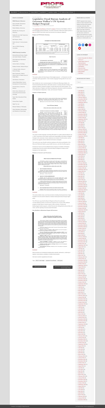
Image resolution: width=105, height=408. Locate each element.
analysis (53, 28)
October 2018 (81, 228)
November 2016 (82, 262)
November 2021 (82, 166)
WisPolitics (80, 73)
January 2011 (81, 377)
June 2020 (80, 194)
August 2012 (81, 346)
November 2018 (82, 226)
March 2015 (81, 293)
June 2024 (80, 124)
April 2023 (80, 142)
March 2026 (81, 95)
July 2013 (80, 327)
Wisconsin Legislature (83, 69)
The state (34, 17)
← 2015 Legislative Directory (39, 266)
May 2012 (80, 351)
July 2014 (80, 307)
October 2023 (81, 134)
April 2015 (80, 292)
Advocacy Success (23, 12)
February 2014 (81, 315)
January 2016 (81, 277)
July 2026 (80, 90)
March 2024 (81, 127)
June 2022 (80, 156)
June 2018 (80, 231)
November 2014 (82, 300)
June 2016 (80, 268)
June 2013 (80, 329)
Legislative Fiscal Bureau (40, 28)
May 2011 (80, 371)
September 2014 (82, 304)
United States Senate (83, 64)
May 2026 (80, 92)
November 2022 (82, 151)
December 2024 (82, 114)
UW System (39, 17)
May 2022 (80, 157)
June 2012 (80, 349)
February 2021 (81, 181)
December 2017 (82, 240)
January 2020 (81, 203)
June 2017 (80, 250)
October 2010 (81, 382)
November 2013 (82, 320)
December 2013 (82, 319)
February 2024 (81, 129)
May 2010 (80, 391)
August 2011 (81, 366)
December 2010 (82, 379)
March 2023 (81, 144)
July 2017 (80, 248)
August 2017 (81, 246)
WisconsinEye (81, 71)
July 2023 (80, 137)
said (40, 139)
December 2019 (82, 204)
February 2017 (81, 257)
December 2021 (82, 164)
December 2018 (82, 225)
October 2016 (81, 263)
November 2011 (82, 361)
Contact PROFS (34, 12)
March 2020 (81, 199)
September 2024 (82, 119)
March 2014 (81, 314)
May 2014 (80, 310)
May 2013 (80, 330)
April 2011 (80, 372)
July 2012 (80, 347)
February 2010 (81, 396)
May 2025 (80, 105)
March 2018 (81, 235)
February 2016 (81, 275)
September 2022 (82, 152)
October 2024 (81, 117)
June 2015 (80, 288)
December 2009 (82, 399)
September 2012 (82, 344)
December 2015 (82, 278)
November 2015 (82, 280)
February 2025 (81, 110)
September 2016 (82, 265)
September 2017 (82, 245)
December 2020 (82, 184)
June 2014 (80, 309)
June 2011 (80, 369)
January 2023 (81, 147)
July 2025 (80, 104)
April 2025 (80, 107)
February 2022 (81, 162)
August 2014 (81, 305)
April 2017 (80, 253)
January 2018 (81, 238)
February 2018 (81, 236)
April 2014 (80, 312)
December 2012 (82, 339)
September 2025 (82, 102)
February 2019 (81, 221)
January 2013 (81, 337)
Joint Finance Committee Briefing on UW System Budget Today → (63, 267)
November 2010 (82, 381)
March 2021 (81, 179)
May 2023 (80, 141)
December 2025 (82, 99)
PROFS (19, 406)
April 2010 (80, 392)
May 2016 (80, 270)
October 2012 (81, 342)
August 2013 (81, 325)
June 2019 (80, 215)
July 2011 (80, 367)
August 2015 (81, 285)
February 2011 (81, 376)
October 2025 (81, 100)
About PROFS (14, 12)
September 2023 (82, 136)
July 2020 (80, 193)
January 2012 (81, 357)
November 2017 (82, 241)
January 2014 (81, 317)
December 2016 (82, 260)
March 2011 (81, 374)
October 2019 (81, 208)
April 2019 (80, 218)
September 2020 (82, 189)
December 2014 (82, 298)
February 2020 (81, 201)
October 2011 (81, 362)
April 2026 (80, 94)
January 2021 (81, 183)
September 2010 (82, 384)
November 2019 (82, 206)
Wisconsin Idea (81, 68)
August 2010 (81, 386)
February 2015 (81, 295)
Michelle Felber (36, 25)
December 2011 (82, 359)
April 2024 (80, 126)
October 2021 (81, 168)
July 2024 (80, 122)
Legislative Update (52, 12)
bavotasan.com (91, 406)
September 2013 (82, 324)
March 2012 (81, 354)
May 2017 (80, 251)
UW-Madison (81, 66)
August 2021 (81, 171)
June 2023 (80, 139)
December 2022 (82, 149)
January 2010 (81, 398)
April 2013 (80, 332)
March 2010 (81, 394)
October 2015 (81, 282)
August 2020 (81, 191)
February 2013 (81, 335)
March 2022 (81, 161)
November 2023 (82, 132)
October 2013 (81, 322)
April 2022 (80, 159)
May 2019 (80, 216)
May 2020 (80, 196)
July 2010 (80, 387)
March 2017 (81, 255)
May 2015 (80, 290)
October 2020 (81, 188)
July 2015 (80, 287)
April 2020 (80, 198)
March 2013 (81, 334)
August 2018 (81, 230)
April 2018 (80, 233)
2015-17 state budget (40, 260)
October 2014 (81, 302)
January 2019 (81, 223)
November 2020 (82, 186)
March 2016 (81, 273)
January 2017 (81, 258)
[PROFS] (52, 4)
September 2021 (82, 169)
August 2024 (81, 120)
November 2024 (82, 115)
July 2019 (80, 213)
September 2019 (82, 209)
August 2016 (81, 267)
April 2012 (80, 352)
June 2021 (80, 174)
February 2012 (81, 356)
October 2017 (81, 243)
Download (34, 74)
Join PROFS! (43, 12)
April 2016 (80, 272)
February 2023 (81, 146)
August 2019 (81, 211)
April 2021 (80, 178)
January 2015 (81, 297)
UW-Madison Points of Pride (66, 12)
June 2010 (80, 389)
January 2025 (81, 112)
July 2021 (80, 173)
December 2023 (82, 131)
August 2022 (81, 154)
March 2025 (81, 109)
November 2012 (82, 340)
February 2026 (81, 97)
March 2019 (81, 220)
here (33, 32)
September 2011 (82, 364)
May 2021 (80, 176)
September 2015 (82, 283)
